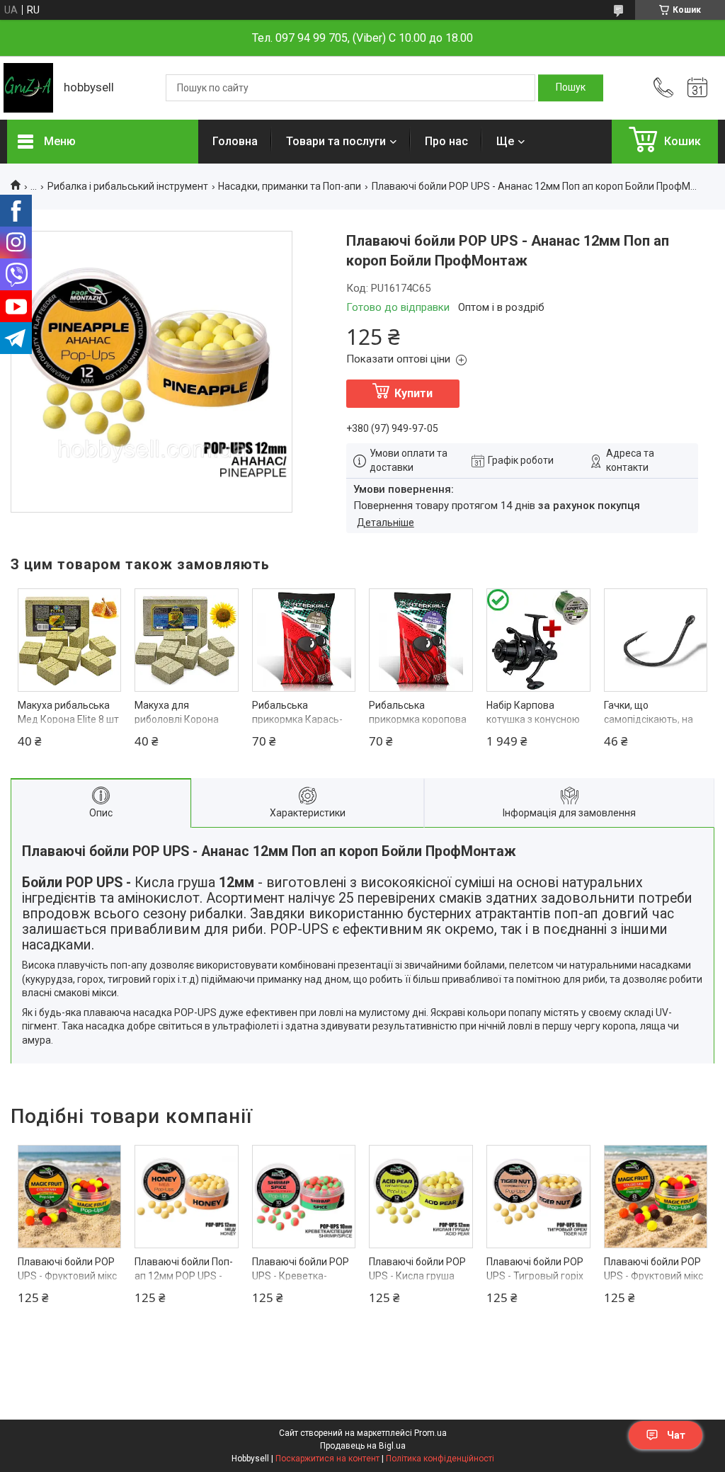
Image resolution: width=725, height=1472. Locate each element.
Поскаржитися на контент (327, 1459)
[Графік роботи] (697, 88)
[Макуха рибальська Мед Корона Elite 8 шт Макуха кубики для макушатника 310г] (70, 640)
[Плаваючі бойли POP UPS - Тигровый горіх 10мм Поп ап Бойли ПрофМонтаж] (538, 1197)
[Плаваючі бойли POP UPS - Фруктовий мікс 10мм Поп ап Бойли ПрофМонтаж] (70, 1197)
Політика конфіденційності (440, 1459)
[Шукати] (570, 87)
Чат (676, 1435)
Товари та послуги (336, 141)
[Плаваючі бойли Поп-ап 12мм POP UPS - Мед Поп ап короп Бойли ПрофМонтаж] (187, 1197)
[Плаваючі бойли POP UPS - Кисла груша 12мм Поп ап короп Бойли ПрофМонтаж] (421, 1197)
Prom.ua (430, 1433)
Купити (413, 393)
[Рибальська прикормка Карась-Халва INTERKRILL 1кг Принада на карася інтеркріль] (304, 640)
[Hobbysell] (28, 88)
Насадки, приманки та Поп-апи (289, 186)
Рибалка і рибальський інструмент (127, 186)
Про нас (446, 141)
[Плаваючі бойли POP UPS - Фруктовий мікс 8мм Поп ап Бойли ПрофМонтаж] (656, 1197)
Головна (235, 141)
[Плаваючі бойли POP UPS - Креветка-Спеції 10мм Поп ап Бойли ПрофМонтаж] (304, 1197)
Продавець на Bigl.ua (363, 1446)
